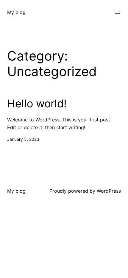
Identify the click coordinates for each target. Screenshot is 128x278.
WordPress (109, 191)
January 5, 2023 (23, 139)
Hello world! (37, 103)
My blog (16, 12)
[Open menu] (117, 12)
